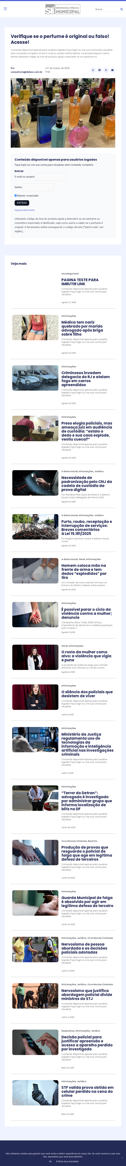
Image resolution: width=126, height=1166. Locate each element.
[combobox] (107, 9)
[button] (93, 70)
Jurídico (99, 471)
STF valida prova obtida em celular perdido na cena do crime (87, 1091)
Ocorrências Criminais (74, 841)
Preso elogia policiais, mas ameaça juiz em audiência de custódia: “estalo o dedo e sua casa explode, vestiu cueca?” (86, 431)
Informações (68, 316)
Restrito (92, 841)
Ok (50, 1161)
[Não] (122, 1157)
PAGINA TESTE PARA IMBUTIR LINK (80, 281)
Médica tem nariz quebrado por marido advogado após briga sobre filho (82, 328)
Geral (82, 559)
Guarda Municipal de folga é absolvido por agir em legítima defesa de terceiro (87, 901)
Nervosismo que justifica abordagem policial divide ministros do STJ (86, 994)
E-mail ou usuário (25, 176)
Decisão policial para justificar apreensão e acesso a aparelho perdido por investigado (87, 1043)
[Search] (122, 9)
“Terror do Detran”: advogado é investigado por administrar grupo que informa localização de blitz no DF (86, 800)
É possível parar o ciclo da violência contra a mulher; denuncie (86, 613)
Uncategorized (70, 273)
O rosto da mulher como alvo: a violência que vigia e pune (86, 656)
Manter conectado (28, 195)
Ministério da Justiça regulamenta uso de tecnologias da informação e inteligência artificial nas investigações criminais (87, 744)
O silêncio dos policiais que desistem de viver (87, 693)
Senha (18, 187)
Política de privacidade (67, 1161)
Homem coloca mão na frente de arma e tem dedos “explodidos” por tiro (84, 571)
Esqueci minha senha (25, 210)
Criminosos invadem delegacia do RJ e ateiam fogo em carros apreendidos (85, 378)
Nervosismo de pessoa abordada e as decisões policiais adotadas (84, 948)
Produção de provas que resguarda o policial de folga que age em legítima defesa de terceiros (86, 853)
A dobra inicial (69, 471)
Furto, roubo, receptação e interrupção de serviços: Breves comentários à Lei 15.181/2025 (86, 527)
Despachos (67, 1030)
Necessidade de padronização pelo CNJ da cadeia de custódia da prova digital (86, 483)
